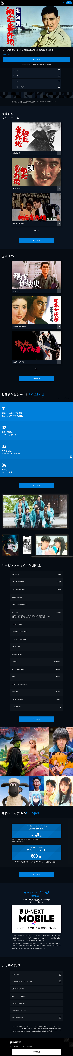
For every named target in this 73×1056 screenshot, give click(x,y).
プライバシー (22, 1046)
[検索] (64, 2)
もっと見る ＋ (36, 230)
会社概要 (16, 1046)
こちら (49, 64)
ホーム (11, 1046)
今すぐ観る (36, 59)
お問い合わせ (29, 1046)
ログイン (69, 2)
